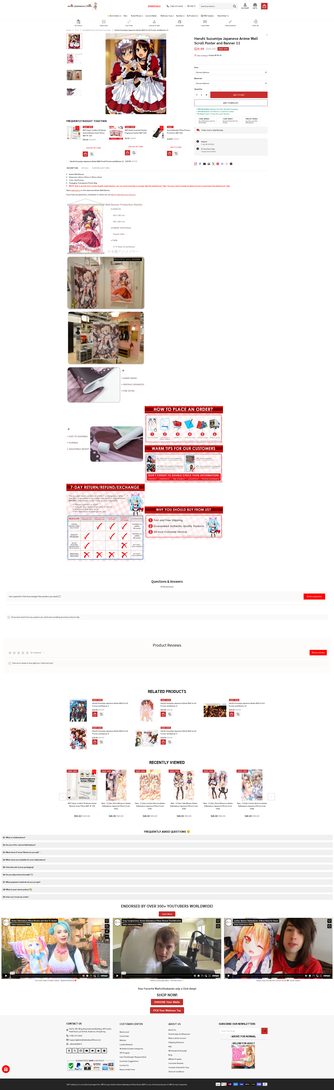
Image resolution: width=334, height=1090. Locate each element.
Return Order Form (127, 1069)
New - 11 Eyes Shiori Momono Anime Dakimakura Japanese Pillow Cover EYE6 (218, 806)
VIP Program (125, 1053)
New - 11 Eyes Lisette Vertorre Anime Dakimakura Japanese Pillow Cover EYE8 (252, 806)
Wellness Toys (166, 15)
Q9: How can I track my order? (16, 897)
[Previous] (62, 796)
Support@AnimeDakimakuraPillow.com (85, 1040)
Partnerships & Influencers (179, 1034)
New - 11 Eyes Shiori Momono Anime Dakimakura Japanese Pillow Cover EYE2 (116, 806)
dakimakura (75, 190)
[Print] (209, 164)
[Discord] (222, 164)
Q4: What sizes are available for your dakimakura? (24, 859)
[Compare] (91, 154)
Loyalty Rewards (126, 1044)
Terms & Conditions (176, 1071)
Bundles (179, 15)
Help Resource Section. (126, 194)
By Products (192, 15)
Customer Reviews (175, 1063)
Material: (198, 78)
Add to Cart (238, 95)
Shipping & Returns (176, 1042)
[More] (119, 16)
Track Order (124, 1036)
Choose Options (93, 148)
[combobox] (218, 6)
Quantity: (198, 89)
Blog (170, 1055)
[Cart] (264, 6)
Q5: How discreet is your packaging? (18, 867)
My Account (124, 1032)
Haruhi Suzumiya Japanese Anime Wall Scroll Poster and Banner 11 (97, 161)
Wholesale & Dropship (177, 1050)
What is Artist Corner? (177, 1038)
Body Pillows (136, 15)
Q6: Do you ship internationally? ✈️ (18, 874)
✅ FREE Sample (207, 15)
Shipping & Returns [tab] (101, 168)
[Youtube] (86, 1051)
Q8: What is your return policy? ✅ (17, 889)
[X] (213, 164)
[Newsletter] (264, 1031)
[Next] (271, 796)
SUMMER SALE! (154, 6)
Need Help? (222, 15)
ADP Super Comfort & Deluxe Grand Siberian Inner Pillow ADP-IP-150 (94, 133)
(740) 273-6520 (75, 1035)
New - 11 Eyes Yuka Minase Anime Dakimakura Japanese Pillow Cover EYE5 (184, 806)
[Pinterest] (217, 164)
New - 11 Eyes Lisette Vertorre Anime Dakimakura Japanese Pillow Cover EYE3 (150, 806)
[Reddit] (226, 164)
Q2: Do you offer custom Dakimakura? (19, 845)
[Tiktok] (231, 164)
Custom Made (151, 15)
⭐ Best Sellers (113, 15)
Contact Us (124, 1065)
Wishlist (123, 1040)
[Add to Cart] (169, 153)
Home (68, 30)
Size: (197, 67)
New (125, 15)
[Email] (204, 164)
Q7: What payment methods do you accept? (21, 882)
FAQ (112, 194)
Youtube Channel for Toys (178, 1067)
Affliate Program (174, 1059)
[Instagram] (81, 1051)
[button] (78, 23)
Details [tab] (85, 168)
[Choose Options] (85, 154)
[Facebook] (200, 164)
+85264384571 (75, 1044)
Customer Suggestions (129, 1061)
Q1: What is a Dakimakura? (14, 837)
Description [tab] (72, 168)
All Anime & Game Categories (131, 1048)
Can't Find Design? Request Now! (133, 1057)
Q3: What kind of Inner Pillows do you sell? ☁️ (22, 852)
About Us (172, 1030)
